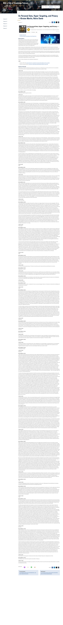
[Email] (58, 22)
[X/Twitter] (56, 22)
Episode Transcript (23, 34)
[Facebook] (52, 22)
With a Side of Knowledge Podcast (15, 3)
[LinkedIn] (54, 22)
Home (19, 12)
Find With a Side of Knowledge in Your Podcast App (28, 36)
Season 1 (5, 28)
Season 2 (5, 26)
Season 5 (5, 19)
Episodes (51, 6)
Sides (55, 6)
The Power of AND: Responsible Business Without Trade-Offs (38, 64)
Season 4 (5, 21)
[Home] (43, 6)
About (46, 6)
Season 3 (5, 23)
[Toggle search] (58, 6)
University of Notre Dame (55, 3)
